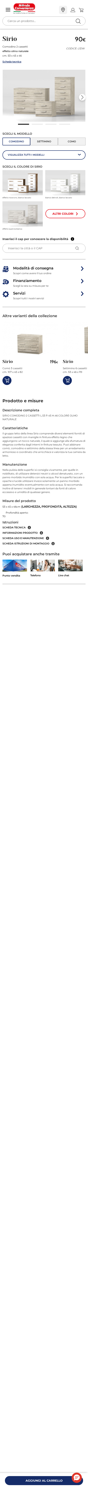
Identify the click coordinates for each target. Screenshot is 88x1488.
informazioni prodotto (20, 532)
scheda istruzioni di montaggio (25, 543)
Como (72, 141)
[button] (44, 96)
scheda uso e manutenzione (23, 538)
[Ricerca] (69, 10)
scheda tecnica (14, 527)
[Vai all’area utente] (72, 10)
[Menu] (8, 10)
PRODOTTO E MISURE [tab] (22, 400)
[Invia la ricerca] (78, 21)
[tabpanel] (44, 476)
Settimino (44, 141)
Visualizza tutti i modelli (26, 154)
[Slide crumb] (23, 124)
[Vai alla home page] (35, 8)
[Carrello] (80, 10)
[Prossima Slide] (82, 97)
